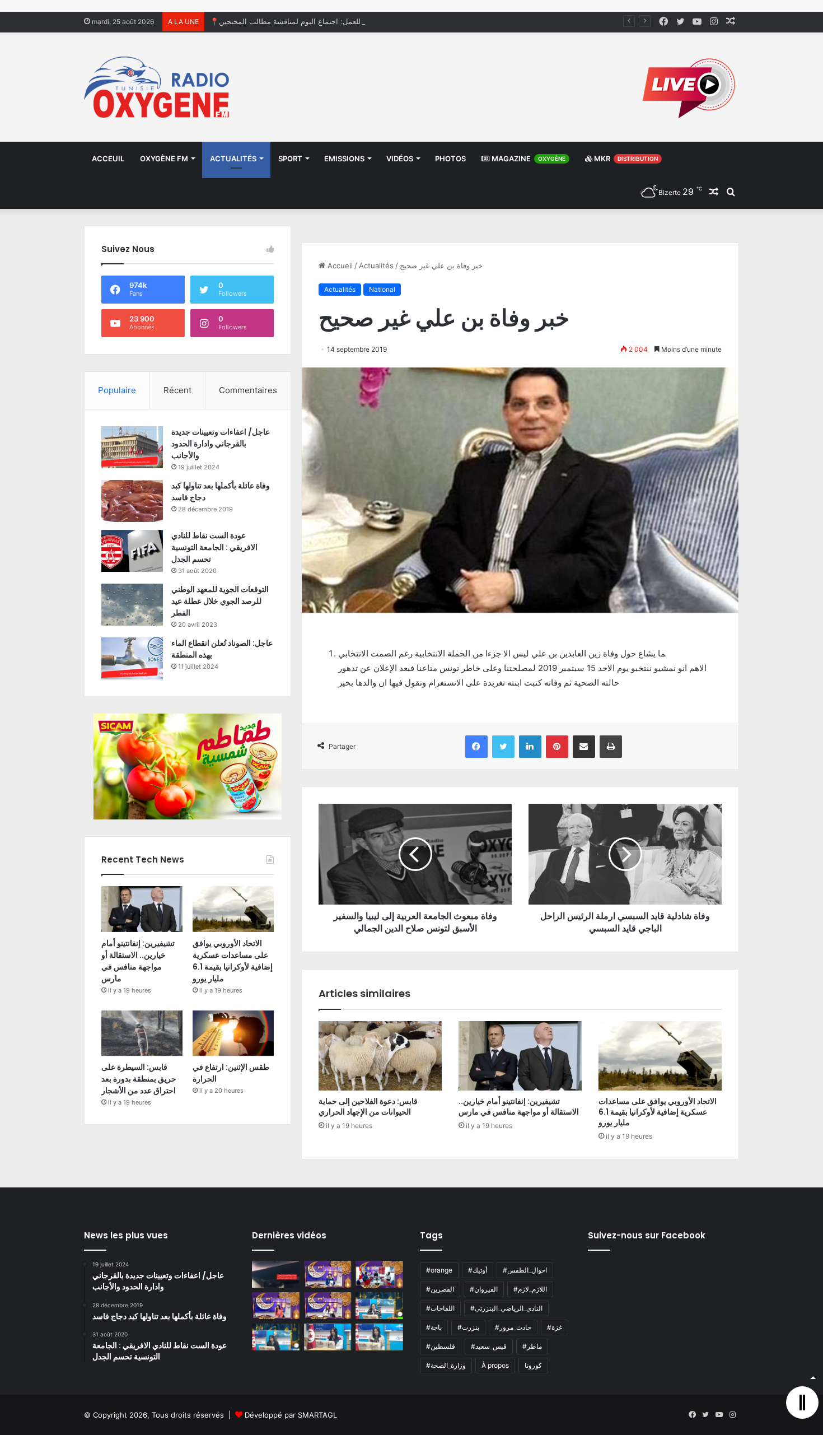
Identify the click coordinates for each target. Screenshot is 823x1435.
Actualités (233, 158)
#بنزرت (468, 1327)
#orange (439, 1270)
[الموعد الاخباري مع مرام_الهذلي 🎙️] (328, 1305)
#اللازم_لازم (530, 1289)
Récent (177, 390)
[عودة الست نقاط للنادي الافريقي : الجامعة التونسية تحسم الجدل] (132, 551)
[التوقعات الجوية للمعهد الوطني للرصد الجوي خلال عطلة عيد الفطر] (132, 605)
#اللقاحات (440, 1308)
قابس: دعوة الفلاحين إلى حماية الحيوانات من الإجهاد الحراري (368, 1106)
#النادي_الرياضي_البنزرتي (506, 1308)
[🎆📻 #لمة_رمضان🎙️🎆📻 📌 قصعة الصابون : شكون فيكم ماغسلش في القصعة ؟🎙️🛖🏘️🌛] (379, 1274)
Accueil (339, 265)
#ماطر (532, 1346)
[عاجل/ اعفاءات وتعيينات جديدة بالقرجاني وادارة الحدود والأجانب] (132, 447)
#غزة (554, 1327)
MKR (625, 158)
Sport (290, 158)
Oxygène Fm (164, 158)
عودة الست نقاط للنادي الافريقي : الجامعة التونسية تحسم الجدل (214, 547)
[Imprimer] (611, 746)
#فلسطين (440, 1346)
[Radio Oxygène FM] (158, 87)
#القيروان (484, 1289)
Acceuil (108, 158)
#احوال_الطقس (525, 1270)
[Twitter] (503, 746)
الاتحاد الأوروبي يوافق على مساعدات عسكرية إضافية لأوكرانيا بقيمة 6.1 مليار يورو (657, 1112)
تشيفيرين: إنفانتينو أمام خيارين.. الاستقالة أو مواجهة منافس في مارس (519, 1106)
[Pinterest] (557, 746)
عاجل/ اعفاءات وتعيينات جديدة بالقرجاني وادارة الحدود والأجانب (220, 443)
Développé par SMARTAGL (291, 1414)
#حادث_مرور (513, 1327)
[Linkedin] (530, 746)
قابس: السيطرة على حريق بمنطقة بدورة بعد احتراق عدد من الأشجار (138, 1078)
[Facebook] (476, 746)
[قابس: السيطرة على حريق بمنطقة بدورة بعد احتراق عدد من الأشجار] (142, 1033)
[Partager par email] (584, 746)
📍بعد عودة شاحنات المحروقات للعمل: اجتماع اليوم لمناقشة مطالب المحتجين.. (333, 21)
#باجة (434, 1327)
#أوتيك (477, 1270)
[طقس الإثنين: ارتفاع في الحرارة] (233, 1033)
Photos (450, 158)
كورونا (533, 1365)
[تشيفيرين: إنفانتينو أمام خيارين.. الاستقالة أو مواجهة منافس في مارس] (520, 1056)
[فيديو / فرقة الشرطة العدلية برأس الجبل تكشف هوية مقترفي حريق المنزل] (276, 1274)
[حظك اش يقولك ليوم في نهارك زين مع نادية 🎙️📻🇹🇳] (276, 1337)
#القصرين (440, 1289)
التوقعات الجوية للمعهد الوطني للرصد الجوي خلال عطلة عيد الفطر (220, 601)
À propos (495, 1365)
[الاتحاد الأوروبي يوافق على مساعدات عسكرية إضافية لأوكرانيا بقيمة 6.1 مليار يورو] (660, 1056)
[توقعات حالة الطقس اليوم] (276, 1305)
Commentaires (248, 390)
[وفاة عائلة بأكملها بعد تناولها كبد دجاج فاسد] (132, 501)
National (382, 289)
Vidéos (399, 158)
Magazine (527, 158)
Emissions (344, 158)
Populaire (117, 390)
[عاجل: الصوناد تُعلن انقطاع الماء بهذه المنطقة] (132, 658)
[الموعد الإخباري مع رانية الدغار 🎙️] (328, 1274)
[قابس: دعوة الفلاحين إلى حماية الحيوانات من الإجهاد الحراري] (380, 1056)
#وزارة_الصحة (446, 1365)
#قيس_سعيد (489, 1346)
